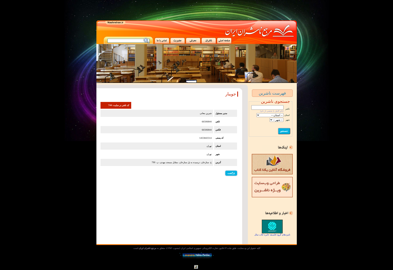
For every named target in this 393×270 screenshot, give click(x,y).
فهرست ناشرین (272, 93)
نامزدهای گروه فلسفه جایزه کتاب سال (272, 234)
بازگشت (231, 173)
